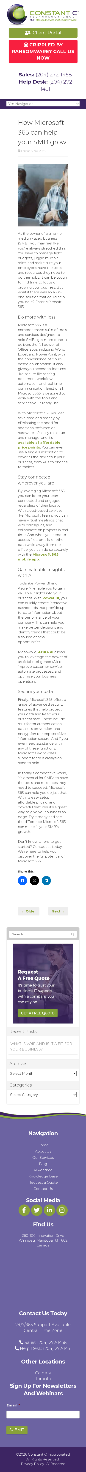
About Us (43, 1151)
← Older (28, 911)
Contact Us (43, 1188)
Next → (58, 911)
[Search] (72, 934)
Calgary (43, 1373)
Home (43, 1145)
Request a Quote (43, 1182)
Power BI (50, 598)
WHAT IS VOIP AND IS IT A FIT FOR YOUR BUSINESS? (41, 1046)
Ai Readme (43, 1170)
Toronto (43, 1378)
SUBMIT (17, 1430)
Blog (43, 1164)
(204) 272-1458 (54, 75)
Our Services (43, 1157)
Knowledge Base (43, 1176)
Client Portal (46, 33)
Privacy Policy (32, 1464)
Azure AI (45, 652)
